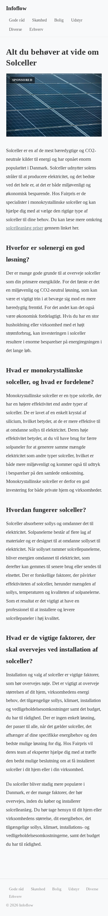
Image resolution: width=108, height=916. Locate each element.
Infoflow (16, 8)
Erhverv (36, 29)
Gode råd (17, 20)
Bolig (59, 20)
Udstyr (76, 20)
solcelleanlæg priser (24, 227)
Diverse (15, 29)
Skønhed (39, 20)
